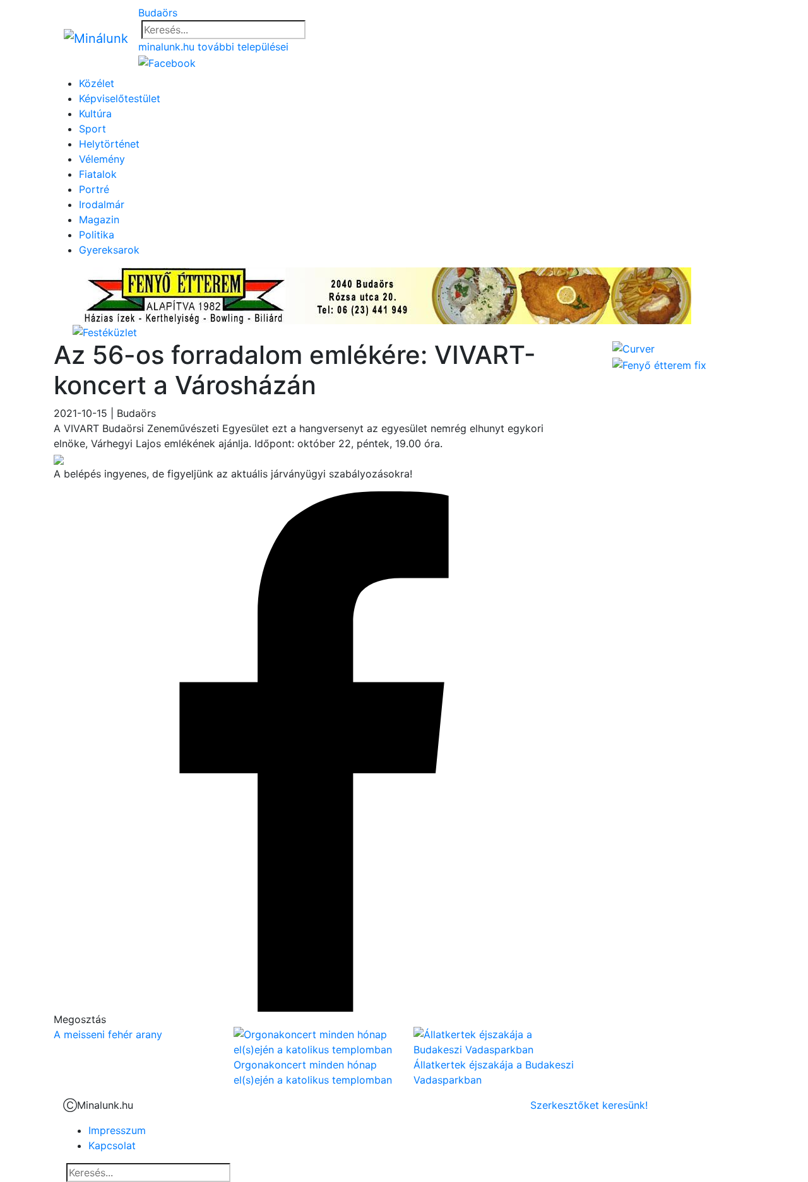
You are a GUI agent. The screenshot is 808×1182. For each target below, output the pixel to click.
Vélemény (102, 159)
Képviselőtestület (119, 98)
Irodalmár (101, 204)
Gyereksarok (109, 249)
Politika (96, 234)
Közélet (96, 83)
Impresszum (117, 1130)
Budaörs (157, 12)
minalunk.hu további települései (213, 46)
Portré (94, 189)
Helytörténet (109, 144)
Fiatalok (98, 174)
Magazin (99, 219)
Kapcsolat (112, 1145)
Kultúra (95, 113)
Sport (92, 128)
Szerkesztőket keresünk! (589, 1105)
